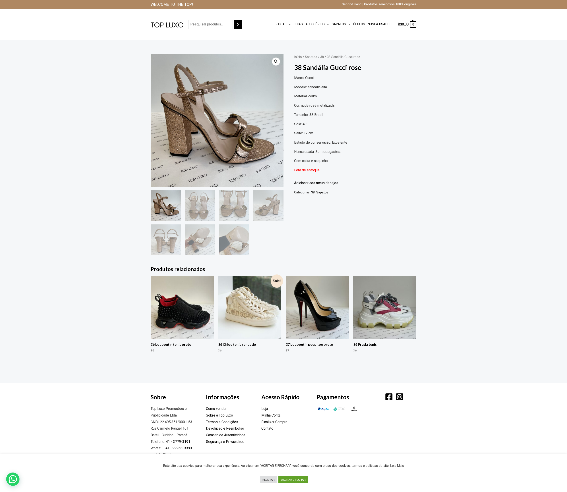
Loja (264, 409)
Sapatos (339, 24)
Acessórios (315, 24)
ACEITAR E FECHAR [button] (293, 479)
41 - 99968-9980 (178, 448)
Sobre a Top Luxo (219, 415)
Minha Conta (270, 415)
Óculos (359, 24)
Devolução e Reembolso (225, 428)
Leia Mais (397, 466)
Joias (298, 24)
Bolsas (281, 24)
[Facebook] (389, 397)
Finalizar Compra (274, 422)
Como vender (216, 409)
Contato (267, 428)
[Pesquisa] (238, 24)
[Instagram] (400, 397)
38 (322, 57)
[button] (276, 62)
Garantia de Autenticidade (225, 435)
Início (298, 57)
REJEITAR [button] (268, 479)
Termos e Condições (222, 422)
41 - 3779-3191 (178, 442)
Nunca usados (380, 24)
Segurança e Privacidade (225, 442)
